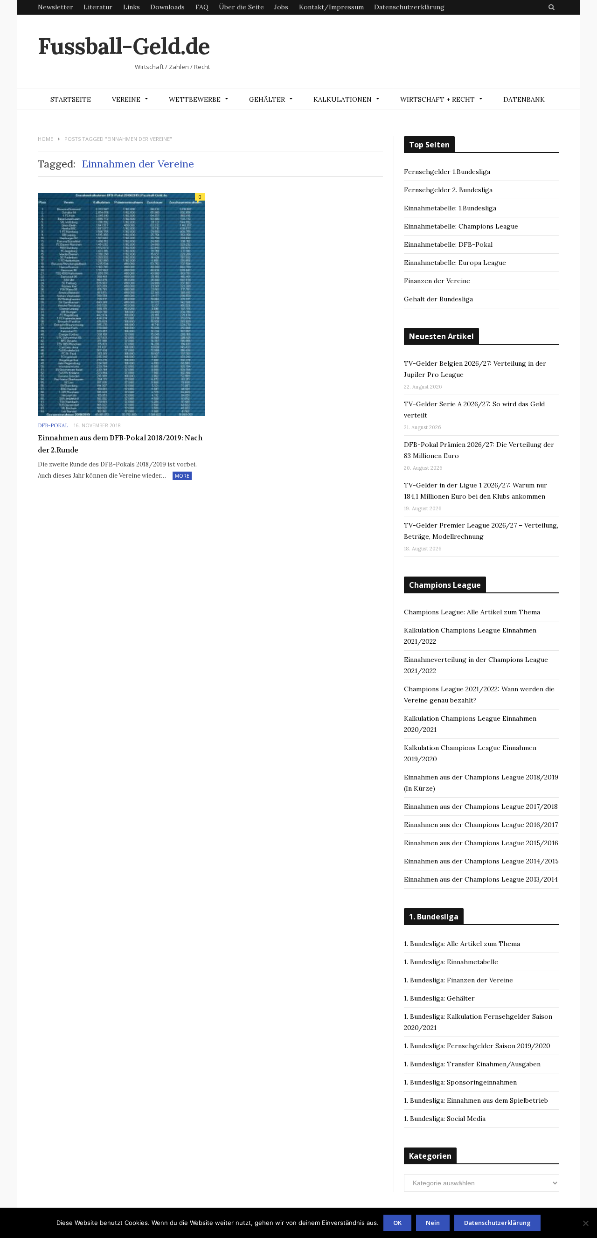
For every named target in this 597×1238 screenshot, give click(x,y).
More (182, 476)
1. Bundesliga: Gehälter (439, 998)
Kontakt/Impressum (331, 7)
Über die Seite (241, 7)
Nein (433, 1222)
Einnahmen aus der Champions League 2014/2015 (481, 861)
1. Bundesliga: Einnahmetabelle (451, 962)
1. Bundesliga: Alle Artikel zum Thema (462, 943)
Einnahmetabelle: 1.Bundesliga (450, 208)
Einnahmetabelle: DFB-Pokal (448, 244)
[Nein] (585, 1223)
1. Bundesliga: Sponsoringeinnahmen (460, 1082)
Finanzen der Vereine (437, 281)
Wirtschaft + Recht (437, 99)
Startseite (70, 99)
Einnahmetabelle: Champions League (461, 226)
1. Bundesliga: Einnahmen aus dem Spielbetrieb (476, 1100)
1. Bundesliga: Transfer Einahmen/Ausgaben (472, 1064)
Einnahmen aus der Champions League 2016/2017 (481, 825)
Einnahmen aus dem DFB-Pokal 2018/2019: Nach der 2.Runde (120, 444)
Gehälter (267, 99)
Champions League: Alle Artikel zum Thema (472, 612)
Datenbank (524, 99)
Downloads (167, 7)
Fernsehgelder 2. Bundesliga (448, 190)
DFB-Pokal (53, 425)
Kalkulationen (342, 99)
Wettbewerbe (195, 99)
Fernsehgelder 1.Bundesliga (447, 171)
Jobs (281, 7)
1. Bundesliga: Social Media (445, 1118)
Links (131, 7)
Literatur (97, 7)
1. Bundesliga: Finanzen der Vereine (458, 980)
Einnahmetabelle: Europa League (455, 262)
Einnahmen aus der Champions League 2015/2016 (481, 843)
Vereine (126, 99)
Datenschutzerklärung (409, 7)
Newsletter (55, 7)
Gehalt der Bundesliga (438, 299)
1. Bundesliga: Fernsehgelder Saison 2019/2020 (477, 1046)
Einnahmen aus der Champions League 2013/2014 (481, 879)
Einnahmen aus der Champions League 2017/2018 (481, 806)
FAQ (201, 7)
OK (397, 1222)
